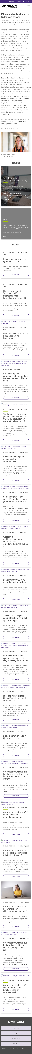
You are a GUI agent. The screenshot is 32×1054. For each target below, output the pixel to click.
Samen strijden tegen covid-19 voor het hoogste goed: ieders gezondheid (15, 499)
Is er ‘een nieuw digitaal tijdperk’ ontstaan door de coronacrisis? (15, 698)
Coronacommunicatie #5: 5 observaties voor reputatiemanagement (15, 814)
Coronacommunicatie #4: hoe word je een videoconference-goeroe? (15, 909)
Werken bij (11, 1)
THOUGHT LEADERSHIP (11, 252)
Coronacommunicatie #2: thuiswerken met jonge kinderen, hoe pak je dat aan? (15, 946)
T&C (16, 1033)
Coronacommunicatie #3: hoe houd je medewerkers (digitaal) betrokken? (15, 853)
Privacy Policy (16, 1038)
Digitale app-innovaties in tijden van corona (14, 260)
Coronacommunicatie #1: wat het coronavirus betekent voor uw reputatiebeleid (15, 989)
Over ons (16, 1028)
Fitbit (5, 219)
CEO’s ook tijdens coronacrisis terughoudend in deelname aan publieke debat (15, 377)
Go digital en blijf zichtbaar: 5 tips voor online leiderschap (15, 336)
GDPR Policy (16, 1043)
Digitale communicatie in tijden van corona (14, 737)
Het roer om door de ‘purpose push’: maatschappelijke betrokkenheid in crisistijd (15, 294)
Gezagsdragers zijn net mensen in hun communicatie (13, 459)
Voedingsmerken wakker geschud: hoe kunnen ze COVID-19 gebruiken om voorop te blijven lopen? (14, 418)
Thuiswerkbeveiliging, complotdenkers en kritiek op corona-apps (15, 618)
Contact (19, 1)
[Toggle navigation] (28, 6)
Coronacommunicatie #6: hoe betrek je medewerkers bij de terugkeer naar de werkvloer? (15, 775)
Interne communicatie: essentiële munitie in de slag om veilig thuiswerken (15, 658)
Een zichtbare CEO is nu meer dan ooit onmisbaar (14, 581)
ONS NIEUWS (7, 369)
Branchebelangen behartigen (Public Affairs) (15, 179)
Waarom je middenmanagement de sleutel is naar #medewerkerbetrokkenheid (15, 542)
